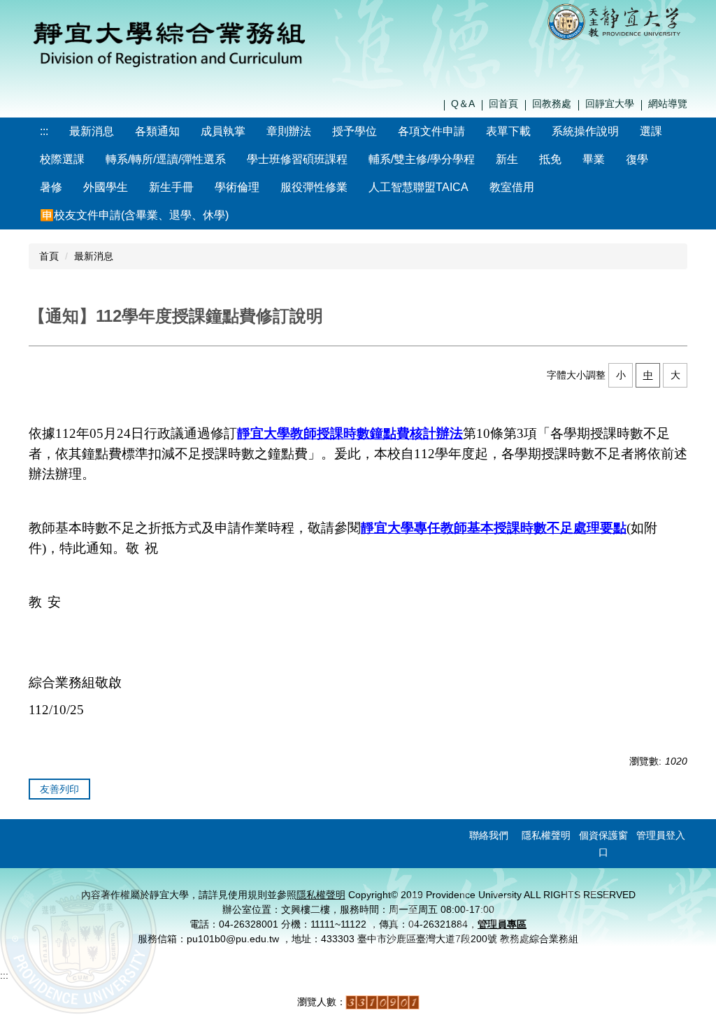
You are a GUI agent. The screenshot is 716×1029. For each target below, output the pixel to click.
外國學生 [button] (105, 187)
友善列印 (59, 789)
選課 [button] (651, 131)
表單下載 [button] (508, 131)
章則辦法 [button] (288, 131)
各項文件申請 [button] (431, 131)
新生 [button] (507, 159)
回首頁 (503, 103)
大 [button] (675, 375)
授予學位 (354, 131)
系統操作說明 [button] (585, 131)
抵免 (550, 159)
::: (44, 131)
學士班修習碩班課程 (297, 159)
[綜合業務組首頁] (169, 41)
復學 (637, 159)
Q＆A (463, 103)
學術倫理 (237, 187)
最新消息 (91, 131)
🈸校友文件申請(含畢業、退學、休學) (134, 215)
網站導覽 (667, 103)
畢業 (593, 159)
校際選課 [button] (62, 159)
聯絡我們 (488, 835)
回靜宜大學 (609, 103)
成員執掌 (223, 131)
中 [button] (648, 375)
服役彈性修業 (314, 187)
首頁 (49, 256)
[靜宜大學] (617, 21)
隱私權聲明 (546, 835)
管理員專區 (502, 924)
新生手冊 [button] (171, 187)
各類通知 (157, 131)
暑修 (51, 187)
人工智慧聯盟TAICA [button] (418, 187)
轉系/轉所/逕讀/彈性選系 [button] (166, 159)
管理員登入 (660, 835)
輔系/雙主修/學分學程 (421, 159)
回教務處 (551, 103)
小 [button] (621, 375)
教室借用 (511, 187)
